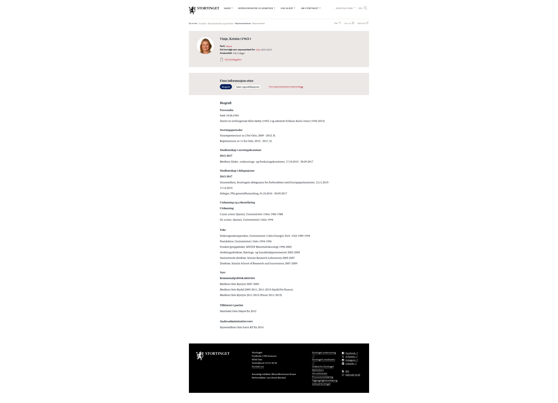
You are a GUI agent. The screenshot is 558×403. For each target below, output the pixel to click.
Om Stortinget (310, 8)
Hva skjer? (287, 8)
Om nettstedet (319, 373)
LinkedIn (350, 363)
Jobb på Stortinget (321, 383)
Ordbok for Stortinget (323, 366)
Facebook (350, 353)
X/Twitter (350, 356)
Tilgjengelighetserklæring (324, 380)
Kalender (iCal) (353, 375)
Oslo (258, 49)
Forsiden (202, 23)
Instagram (351, 360)
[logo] (204, 10)
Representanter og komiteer (255, 8)
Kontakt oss (258, 366)
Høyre (229, 46)
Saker (227, 8)
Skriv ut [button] (347, 23)
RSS (347, 371)
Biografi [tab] (226, 87)
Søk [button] (360, 8)
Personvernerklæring (322, 376)
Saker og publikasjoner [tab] (248, 87)
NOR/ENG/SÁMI (344, 8)
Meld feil (361, 23)
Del (336, 23)
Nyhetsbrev (318, 369)
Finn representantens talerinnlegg (286, 86)
